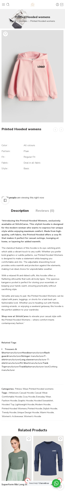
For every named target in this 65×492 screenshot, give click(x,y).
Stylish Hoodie (50, 408)
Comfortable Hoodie (12, 396)
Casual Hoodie (26, 392)
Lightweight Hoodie (24, 404)
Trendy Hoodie (9, 412)
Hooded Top (8, 404)
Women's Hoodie (32, 416)
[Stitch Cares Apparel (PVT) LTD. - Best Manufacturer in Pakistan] (32, 4)
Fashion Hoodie (9, 400)
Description (20, 211)
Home (13, 21)
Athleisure (13, 392)
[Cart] (61, 4)
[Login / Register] (57, 4)
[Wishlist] (5, 34)
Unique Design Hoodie (28, 412)
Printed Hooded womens (42, 21)
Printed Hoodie (35, 408)
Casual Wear (41, 392)
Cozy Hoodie (29, 396)
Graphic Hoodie (25, 400)
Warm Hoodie (47, 412)
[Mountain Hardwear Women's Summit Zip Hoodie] (55, 130)
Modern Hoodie (42, 404)
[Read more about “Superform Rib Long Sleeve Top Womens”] (27, 480)
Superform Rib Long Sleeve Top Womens (17, 484)
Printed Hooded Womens (14, 408)
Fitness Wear (21, 388)
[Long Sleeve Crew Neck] (48, 458)
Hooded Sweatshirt (43, 400)
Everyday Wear (43, 396)
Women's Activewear (12, 416)
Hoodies (23, 21)
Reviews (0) (45, 211)
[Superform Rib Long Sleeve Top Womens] (17, 458)
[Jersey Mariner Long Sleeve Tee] (61, 130)
